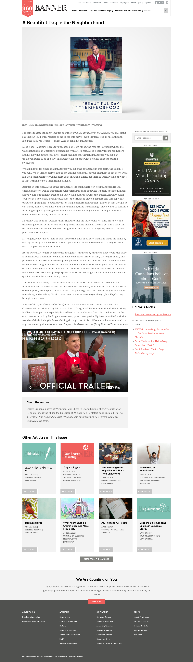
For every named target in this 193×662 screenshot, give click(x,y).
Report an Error (103, 639)
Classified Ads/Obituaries (33, 621)
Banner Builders (141, 630)
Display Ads (124, 3)
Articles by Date (141, 626)
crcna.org (167, 2)
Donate (105, 3)
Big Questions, (78, 536)
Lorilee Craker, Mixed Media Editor (86, 125)
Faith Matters (116, 530)
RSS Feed (138, 635)
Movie (67, 125)
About (133, 3)
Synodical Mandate (67, 630)
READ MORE (30, 491)
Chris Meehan (107, 484)
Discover (38, 530)
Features (83, 10)
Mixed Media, (59, 125)
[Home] (57, 8)
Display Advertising (31, 617)
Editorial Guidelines (68, 621)
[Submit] (165, 138)
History (62, 626)
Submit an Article (104, 635)
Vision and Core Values (69, 635)
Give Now (96, 602)
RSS (162, 3)
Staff (61, 639)
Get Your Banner (85, 3)
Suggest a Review (104, 630)
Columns (93, 10)
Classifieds (114, 3)
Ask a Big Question (104, 626)
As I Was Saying (105, 10)
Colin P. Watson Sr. (72, 480)
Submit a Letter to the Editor (109, 643)
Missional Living (70, 539)
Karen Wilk (69, 542)
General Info (65, 617)
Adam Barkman (146, 539)
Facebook (156, 3)
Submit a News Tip (104, 621)
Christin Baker (31, 533)
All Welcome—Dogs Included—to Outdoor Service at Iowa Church (152, 334)
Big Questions (154, 536)
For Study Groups (157, 478)
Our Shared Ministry (133, 10)
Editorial (38, 478)
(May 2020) (39, 125)
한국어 (140, 3)
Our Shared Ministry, (72, 475)
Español (148, 3)
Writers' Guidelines (68, 643)
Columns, (49, 125)
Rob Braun (106, 533)
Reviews (119, 10)
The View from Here (72, 477)
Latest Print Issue (141, 617)
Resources (97, 3)
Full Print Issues (141, 621)
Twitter (159, 3)
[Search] (166, 10)
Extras (147, 10)
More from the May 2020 (96, 559)
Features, (144, 478)
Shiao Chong (30, 481)
